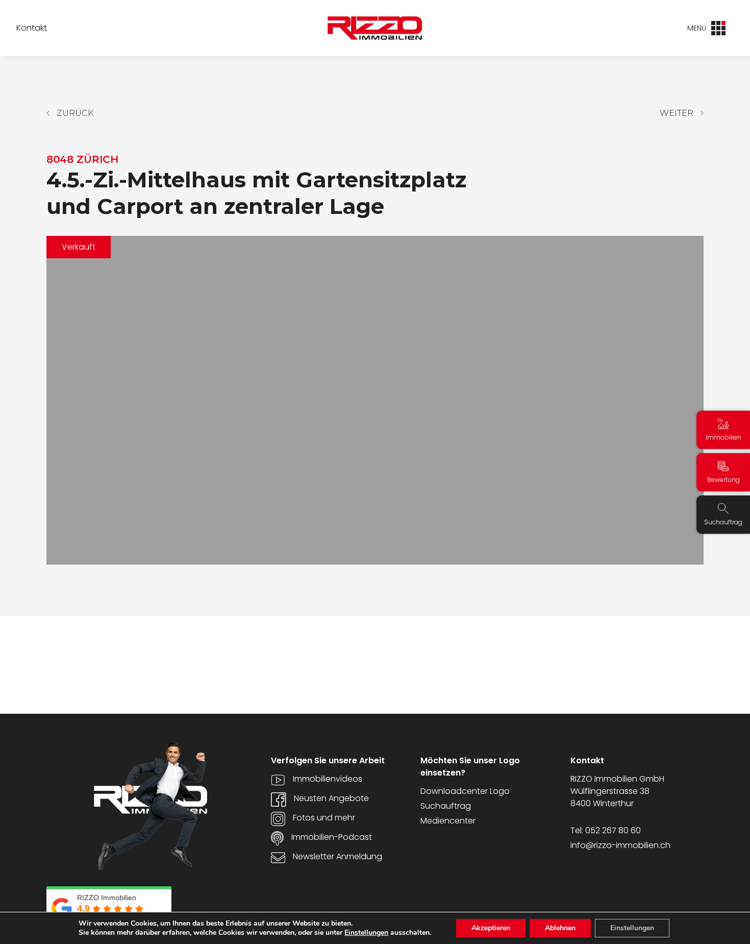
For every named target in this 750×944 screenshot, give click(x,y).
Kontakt (31, 28)
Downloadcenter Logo (465, 791)
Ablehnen (560, 928)
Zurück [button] (75, 113)
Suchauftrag (445, 806)
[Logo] (375, 28)
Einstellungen (366, 932)
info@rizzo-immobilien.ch (620, 845)
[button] (682, 113)
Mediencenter (448, 821)
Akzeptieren (490, 928)
